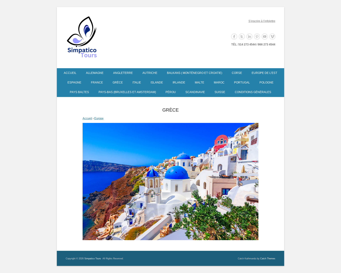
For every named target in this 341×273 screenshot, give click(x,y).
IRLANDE (179, 82)
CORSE (237, 72)
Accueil (87, 118)
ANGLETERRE (123, 72)
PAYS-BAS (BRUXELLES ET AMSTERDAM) (127, 92)
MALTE (199, 82)
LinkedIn (249, 36)
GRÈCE (118, 82)
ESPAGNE (74, 82)
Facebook (234, 36)
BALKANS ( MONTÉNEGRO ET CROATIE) (194, 72)
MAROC (219, 82)
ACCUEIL (70, 72)
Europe (99, 118)
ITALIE (136, 82)
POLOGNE (266, 82)
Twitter (242, 36)
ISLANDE (157, 82)
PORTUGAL (242, 82)
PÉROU (171, 92)
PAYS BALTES (79, 92)
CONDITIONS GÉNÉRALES (253, 92)
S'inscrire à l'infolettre (261, 21)
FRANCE (97, 82)
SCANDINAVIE (195, 92)
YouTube (265, 36)
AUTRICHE (149, 72)
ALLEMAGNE (95, 72)
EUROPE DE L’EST (264, 72)
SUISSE (220, 92)
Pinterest (257, 36)
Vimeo (272, 36)
